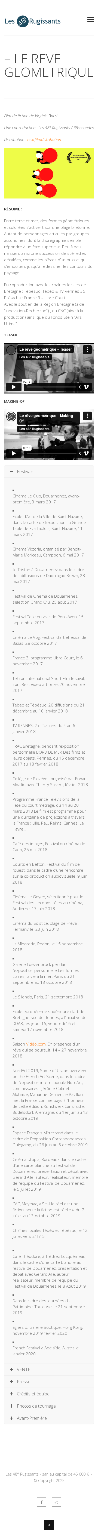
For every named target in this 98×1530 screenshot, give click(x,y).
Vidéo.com (36, 1044)
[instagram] (56, 1502)
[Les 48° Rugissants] (32, 25)
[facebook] (41, 1502)
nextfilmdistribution (44, 139)
